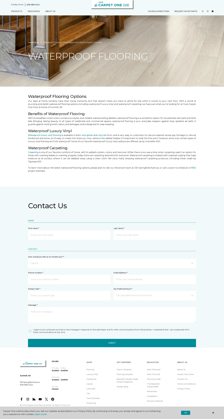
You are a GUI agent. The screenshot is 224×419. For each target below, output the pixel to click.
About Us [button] (50, 11)
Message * (32, 305)
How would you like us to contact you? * (46, 257)
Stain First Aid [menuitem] (153, 374)
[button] (202, 11)
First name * (33, 228)
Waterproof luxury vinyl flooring (44, 135)
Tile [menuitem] (88, 393)
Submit (112, 343)
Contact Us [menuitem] (182, 379)
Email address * (120, 273)
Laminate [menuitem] (90, 389)
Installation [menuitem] (152, 396)
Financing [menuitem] (91, 403)
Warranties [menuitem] (152, 391)
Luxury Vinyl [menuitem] (92, 374)
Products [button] (16, 11)
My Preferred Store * (123, 289)
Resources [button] (34, 11)
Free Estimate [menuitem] (93, 398)
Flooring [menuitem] (90, 369)
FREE (193, 168)
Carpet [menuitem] (89, 384)
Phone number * (35, 273)
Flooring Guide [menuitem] (154, 379)
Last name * (119, 228)
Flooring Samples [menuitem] (125, 374)
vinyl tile (102, 135)
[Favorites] (207, 11)
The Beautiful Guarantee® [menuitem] (153, 385)
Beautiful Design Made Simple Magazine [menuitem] (127, 380)
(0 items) (213, 11)
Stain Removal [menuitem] (153, 369)
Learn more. (40, 414)
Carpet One (33, 42)
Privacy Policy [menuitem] (183, 389)
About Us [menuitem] (181, 369)
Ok (185, 412)
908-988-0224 (33, 4)
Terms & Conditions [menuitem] (186, 384)
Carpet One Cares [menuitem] (185, 374)
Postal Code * (34, 289)
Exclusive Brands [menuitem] (155, 401)
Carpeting (33, 152)
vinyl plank (87, 135)
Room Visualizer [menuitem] (124, 369)
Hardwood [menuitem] (91, 379)
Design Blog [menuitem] (122, 386)
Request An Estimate (185, 11)
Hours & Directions (158, 11)
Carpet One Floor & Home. (39, 405)
